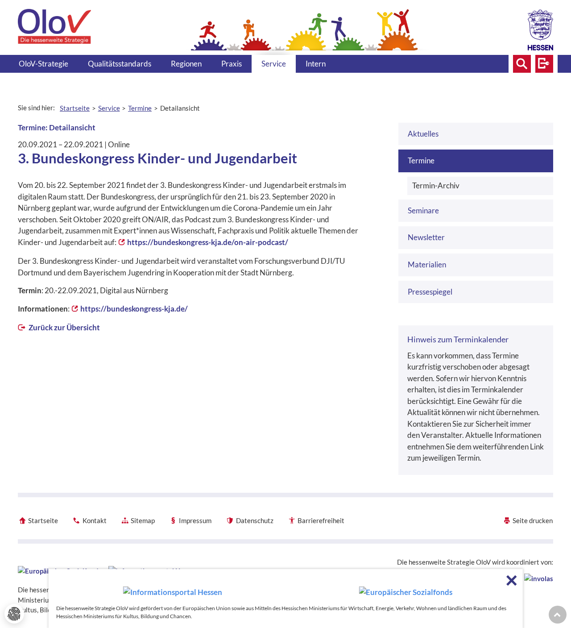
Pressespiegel (430, 291)
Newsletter (426, 237)
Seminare (423, 210)
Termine (421, 160)
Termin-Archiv (435, 185)
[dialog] (286, 598)
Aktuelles (423, 133)
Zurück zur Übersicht (63, 327)
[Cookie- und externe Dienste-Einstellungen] (14, 614)
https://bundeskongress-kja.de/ (134, 308)
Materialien (427, 264)
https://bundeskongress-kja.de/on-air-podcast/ (207, 242)
